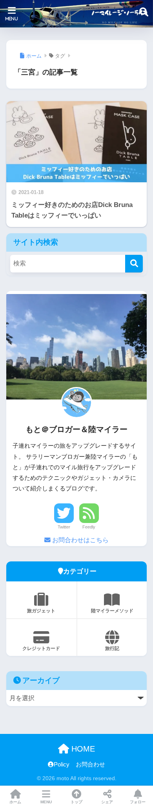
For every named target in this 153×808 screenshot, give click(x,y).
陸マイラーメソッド (112, 611)
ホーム (15, 802)
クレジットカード (41, 648)
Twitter (64, 527)
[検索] (134, 263)
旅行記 (112, 648)
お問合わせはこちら (80, 540)
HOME (82, 748)
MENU (46, 802)
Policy (61, 764)
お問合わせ (90, 764)
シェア (107, 802)
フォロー (138, 802)
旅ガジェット (41, 611)
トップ (76, 802)
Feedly (88, 527)
